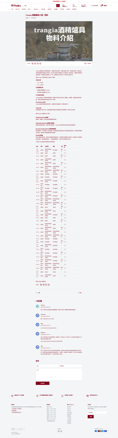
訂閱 (91, 416)
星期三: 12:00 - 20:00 (51, 412)
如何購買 (56, 9)
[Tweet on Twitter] (38, 63)
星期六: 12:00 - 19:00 (51, 419)
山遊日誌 (68, 9)
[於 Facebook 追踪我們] (59, 431)
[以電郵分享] (40, 63)
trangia (27, 17)
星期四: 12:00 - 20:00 (51, 414)
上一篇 (38, 292)
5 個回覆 (89, 63)
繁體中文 (13, 429)
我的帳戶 (83, 6)
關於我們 (69, 406)
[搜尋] (58, 5)
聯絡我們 (74, 9)
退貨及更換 (69, 412)
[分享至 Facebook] (32, 63)
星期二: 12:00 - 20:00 (51, 410)
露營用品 (44, 281)
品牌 (29, 9)
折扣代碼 (62, 9)
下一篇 (79, 292)
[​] (35, 63)
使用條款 (69, 420)
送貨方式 (69, 408)
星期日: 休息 (49, 406)
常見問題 (69, 416)
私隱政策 (69, 423)
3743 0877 (14, 408)
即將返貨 (43, 9)
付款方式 (69, 410)
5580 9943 (14, 410)
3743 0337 (19, 408)
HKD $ (21, 429)
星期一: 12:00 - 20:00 (51, 408)
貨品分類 (36, 9)
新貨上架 (17, 9)
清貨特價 (24, 9)
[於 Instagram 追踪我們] (61, 431)
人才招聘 (69, 419)
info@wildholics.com (16, 412)
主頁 (12, 9)
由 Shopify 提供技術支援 (15, 433)
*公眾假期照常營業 (51, 420)
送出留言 (43, 383)
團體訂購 (69, 414)
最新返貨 (49, 9)
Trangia (39, 281)
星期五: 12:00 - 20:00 (51, 416)
